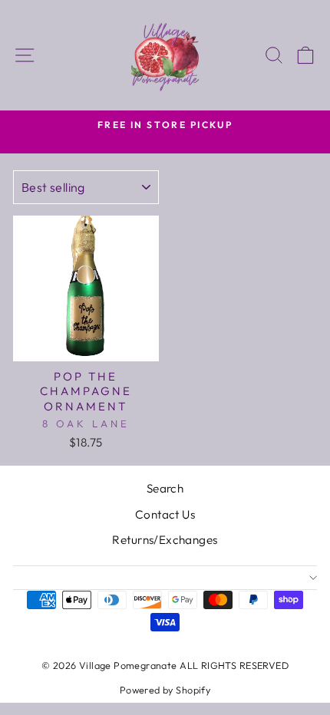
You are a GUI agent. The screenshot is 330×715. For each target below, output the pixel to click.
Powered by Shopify (165, 690)
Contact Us (165, 514)
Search (165, 488)
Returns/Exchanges (164, 539)
